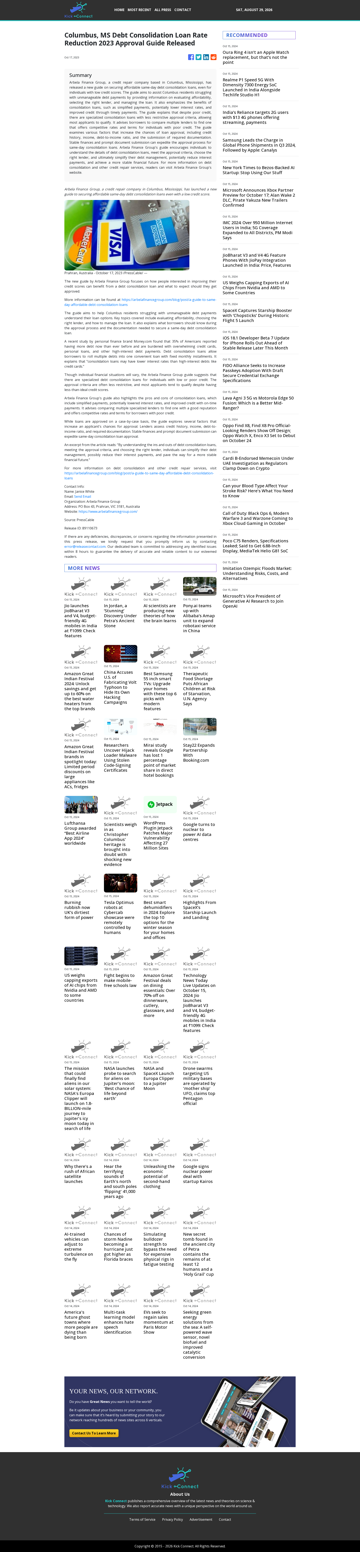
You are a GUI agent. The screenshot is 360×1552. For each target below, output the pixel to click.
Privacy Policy (172, 1519)
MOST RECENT (139, 10)
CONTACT (182, 10)
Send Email (82, 496)
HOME (119, 10)
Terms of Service (142, 1519)
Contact (225, 1519)
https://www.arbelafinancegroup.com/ (108, 511)
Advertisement (201, 1519)
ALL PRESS (163, 10)
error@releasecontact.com (85, 546)
